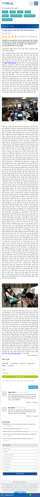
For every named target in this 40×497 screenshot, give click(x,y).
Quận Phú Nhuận (29, 16)
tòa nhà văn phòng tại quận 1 (12, 353)
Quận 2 (13, 12)
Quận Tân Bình (7, 19)
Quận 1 (5, 12)
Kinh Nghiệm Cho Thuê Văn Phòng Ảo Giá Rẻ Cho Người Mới (19, 425)
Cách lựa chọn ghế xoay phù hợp (16, 428)
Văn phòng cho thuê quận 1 (22, 487)
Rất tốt (4, 365)
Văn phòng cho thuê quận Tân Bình (19, 489)
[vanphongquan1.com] (8, 3)
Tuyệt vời (11, 365)
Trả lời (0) (35, 402)
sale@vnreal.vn (9, 487)
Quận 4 (28, 12)
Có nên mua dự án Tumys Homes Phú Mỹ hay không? (19, 439)
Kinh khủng (14, 363)
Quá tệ (23, 363)
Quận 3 (20, 12)
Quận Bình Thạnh (16, 16)
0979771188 (35, 495)
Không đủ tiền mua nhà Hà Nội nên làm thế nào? (20, 431)
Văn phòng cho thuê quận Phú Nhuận (26, 491)
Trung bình (30, 363)
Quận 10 (5, 16)
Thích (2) (28, 402)
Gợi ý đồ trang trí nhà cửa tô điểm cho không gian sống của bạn (19, 435)
